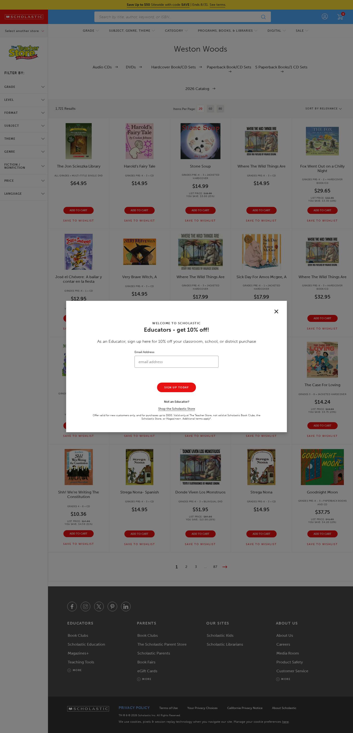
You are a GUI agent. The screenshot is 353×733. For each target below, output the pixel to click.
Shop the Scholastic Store (176, 408)
